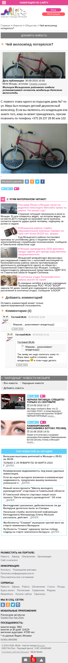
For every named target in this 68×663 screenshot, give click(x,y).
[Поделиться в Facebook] (42, 181)
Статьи (51, 586)
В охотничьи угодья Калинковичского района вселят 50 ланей (39, 278)
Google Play (7, 617)
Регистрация (53, 14)
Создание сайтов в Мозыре (15, 652)
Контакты (5, 569)
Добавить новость (34, 35)
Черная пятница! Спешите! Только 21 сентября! (46, 400)
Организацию (44, 556)
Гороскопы (39, 594)
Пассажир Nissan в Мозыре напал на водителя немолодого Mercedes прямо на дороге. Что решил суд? (42, 207)
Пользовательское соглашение (17, 577)
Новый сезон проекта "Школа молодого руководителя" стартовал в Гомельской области (34, 489)
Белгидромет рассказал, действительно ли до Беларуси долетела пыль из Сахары (32, 507)
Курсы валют (8, 590)
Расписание (23, 590)
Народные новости (33, 383)
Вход (53, 10)
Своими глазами (38, 84)
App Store (19, 617)
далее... (51, 416)
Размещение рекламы (24, 569)
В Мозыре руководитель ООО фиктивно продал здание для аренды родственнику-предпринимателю (42, 251)
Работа (25, 586)
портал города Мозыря (14, 16)
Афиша (16, 586)
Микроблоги (7, 594)
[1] (33, 660)
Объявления (38, 586)
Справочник (38, 590)
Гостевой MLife (19, 317)
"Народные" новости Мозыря (27, 378)
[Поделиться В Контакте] (27, 181)
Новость (5, 556)
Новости (5, 586)
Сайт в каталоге (9, 560)
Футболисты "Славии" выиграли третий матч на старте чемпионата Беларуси (33, 524)
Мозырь (41, 645)
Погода (61, 586)
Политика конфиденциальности (17, 573)
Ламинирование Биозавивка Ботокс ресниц (46, 427)
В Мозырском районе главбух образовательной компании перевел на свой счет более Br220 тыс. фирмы (41, 231)
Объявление (28, 556)
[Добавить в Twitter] (37, 181)
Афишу (16, 556)
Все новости (11, 383)
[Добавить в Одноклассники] (32, 181)
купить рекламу (9, 639)
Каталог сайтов (24, 594)
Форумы (51, 590)
